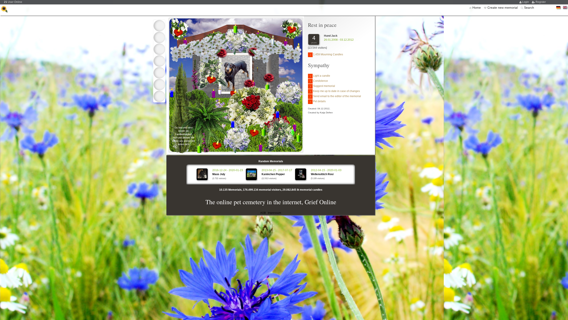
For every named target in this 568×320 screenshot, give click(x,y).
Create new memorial (503, 7)
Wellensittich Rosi (322, 174)
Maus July (218, 174)
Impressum (274, 212)
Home (477, 7)
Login (526, 2)
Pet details (319, 101)
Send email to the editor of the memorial (337, 96)
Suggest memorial (324, 86)
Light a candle (321, 75)
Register (541, 2)
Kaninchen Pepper (273, 174)
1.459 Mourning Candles (328, 54)
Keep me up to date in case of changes (336, 91)
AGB (263, 212)
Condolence (320, 80)
